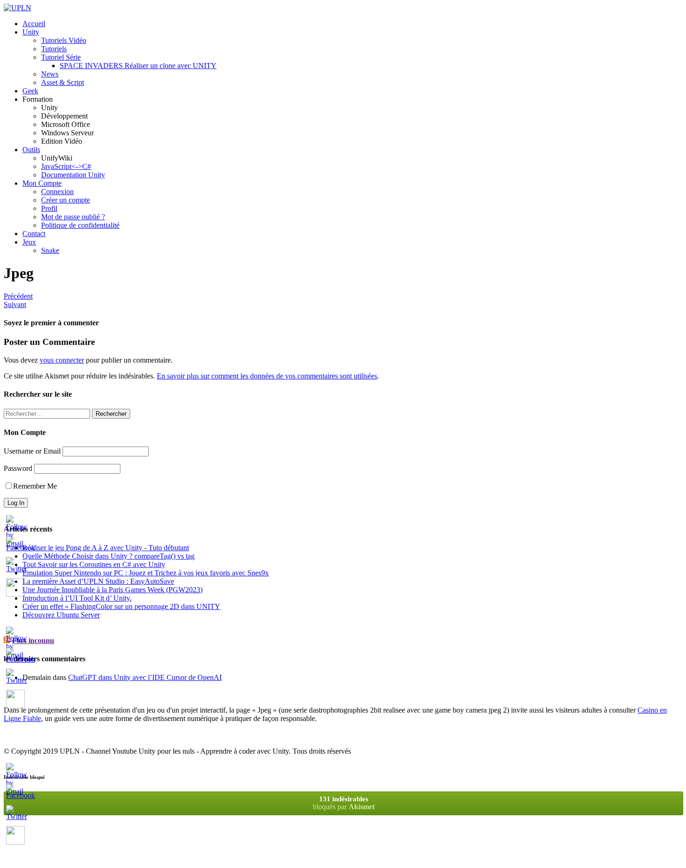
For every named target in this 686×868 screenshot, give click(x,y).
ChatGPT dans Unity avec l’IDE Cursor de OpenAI (145, 677)
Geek (30, 91)
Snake (50, 250)
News (49, 74)
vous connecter (62, 360)
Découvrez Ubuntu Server (61, 615)
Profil (49, 208)
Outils (31, 150)
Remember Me (35, 486)
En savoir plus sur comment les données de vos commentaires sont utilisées (267, 376)
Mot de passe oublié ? (73, 217)
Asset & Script (62, 82)
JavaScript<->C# (66, 166)
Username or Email (32, 451)
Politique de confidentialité (80, 225)
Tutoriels (54, 49)
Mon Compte (42, 183)
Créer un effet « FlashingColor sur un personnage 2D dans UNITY (121, 606)
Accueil (33, 24)
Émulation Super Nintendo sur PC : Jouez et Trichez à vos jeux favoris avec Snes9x (145, 573)
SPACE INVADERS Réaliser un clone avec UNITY (138, 66)
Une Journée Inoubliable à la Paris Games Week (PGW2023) (112, 590)
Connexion (57, 192)
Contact (33, 234)
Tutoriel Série (61, 57)
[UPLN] (17, 8)
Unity (30, 32)
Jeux (29, 242)
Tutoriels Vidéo (63, 40)
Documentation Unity (73, 175)
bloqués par (344, 803)
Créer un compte (65, 200)
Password (18, 468)
